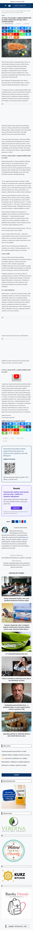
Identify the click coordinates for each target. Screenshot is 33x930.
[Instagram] (22, 31)
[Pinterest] (4, 34)
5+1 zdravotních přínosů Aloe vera (17, 654)
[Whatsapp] (22, 34)
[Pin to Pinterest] (22, 521)
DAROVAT (16, 508)
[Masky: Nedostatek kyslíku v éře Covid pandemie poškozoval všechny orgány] (16, 586)
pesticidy (5, 441)
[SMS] (4, 37)
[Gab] (16, 31)
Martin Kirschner (9, 23)
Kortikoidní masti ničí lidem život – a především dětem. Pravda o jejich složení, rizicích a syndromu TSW (16, 707)
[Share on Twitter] (20, 521)
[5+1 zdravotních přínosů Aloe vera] (16, 642)
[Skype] (28, 34)
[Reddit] (10, 34)
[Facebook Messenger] (10, 28)
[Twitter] (16, 28)
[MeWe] (10, 31)
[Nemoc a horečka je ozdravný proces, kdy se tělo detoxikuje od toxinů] (16, 666)
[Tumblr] (28, 31)
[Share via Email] (25, 521)
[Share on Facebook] (16, 521)
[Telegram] (28, 28)
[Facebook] (4, 28)
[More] (16, 37)
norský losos (20, 438)
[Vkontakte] (22, 28)
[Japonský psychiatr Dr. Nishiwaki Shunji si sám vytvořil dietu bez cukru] (16, 722)
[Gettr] (16, 34)
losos (12, 438)
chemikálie (5, 438)
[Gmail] (10, 37)
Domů (3, 10)
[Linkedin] (4, 31)
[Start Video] (16, 377)
